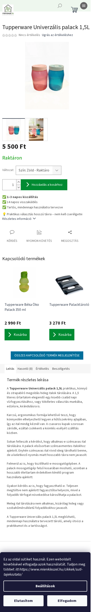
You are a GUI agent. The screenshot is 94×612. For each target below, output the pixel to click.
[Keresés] (59, 5)
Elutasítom (23, 600)
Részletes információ (16, 219)
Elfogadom (67, 600)
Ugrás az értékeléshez (57, 35)
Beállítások (45, 586)
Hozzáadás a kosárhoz (47, 184)
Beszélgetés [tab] (61, 369)
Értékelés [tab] (42, 369)
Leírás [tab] (10, 369)
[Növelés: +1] (18, 182)
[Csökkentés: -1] (18, 187)
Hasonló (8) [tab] (25, 369)
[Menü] (83, 5)
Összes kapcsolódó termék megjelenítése (47, 355)
